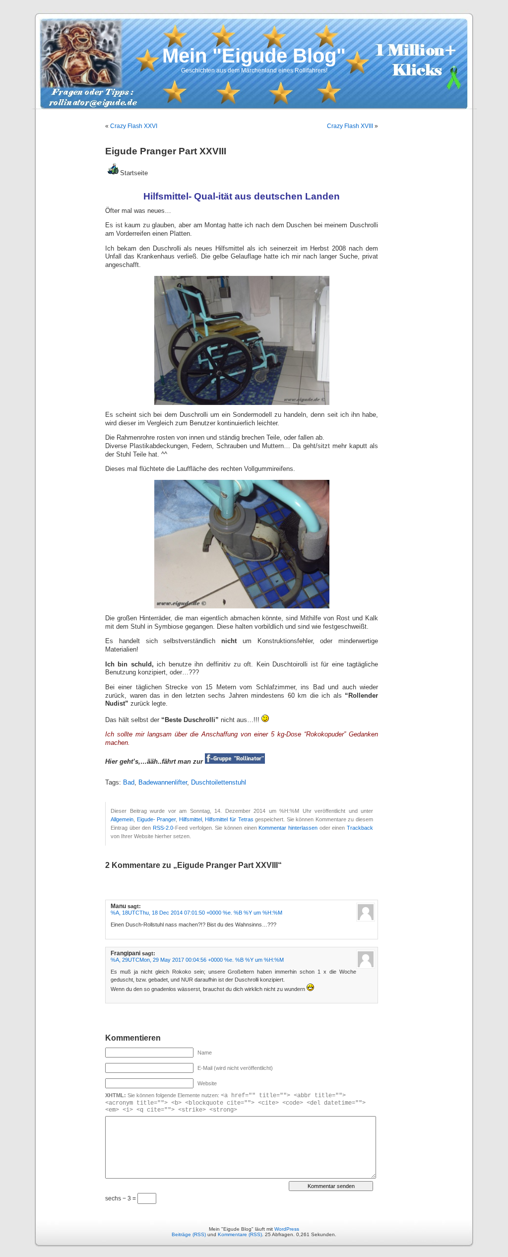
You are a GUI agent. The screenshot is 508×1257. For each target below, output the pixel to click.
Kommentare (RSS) (240, 1234)
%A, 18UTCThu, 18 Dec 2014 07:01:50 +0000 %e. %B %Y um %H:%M (196, 913)
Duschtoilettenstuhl (218, 782)
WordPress (286, 1229)
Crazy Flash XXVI (133, 126)
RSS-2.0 (163, 828)
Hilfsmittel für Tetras (229, 819)
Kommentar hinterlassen (288, 828)
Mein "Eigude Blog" (254, 55)
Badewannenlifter (162, 782)
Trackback (360, 828)
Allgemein (122, 819)
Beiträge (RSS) (189, 1234)
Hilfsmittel (190, 819)
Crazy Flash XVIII (350, 126)
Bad (128, 782)
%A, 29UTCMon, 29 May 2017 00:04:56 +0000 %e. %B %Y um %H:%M (197, 960)
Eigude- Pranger (156, 819)
